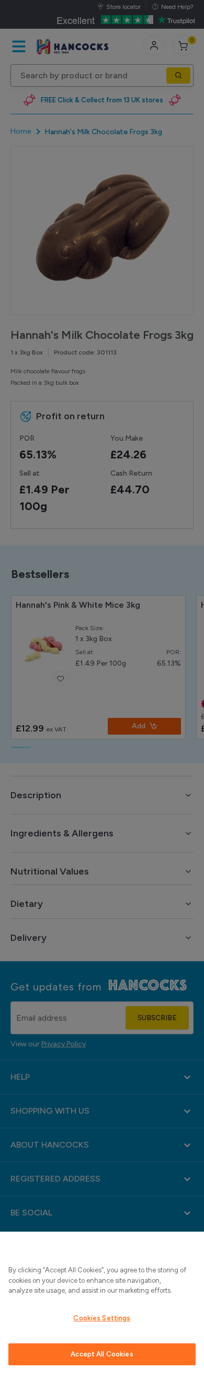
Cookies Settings (101, 1318)
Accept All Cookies (102, 1354)
